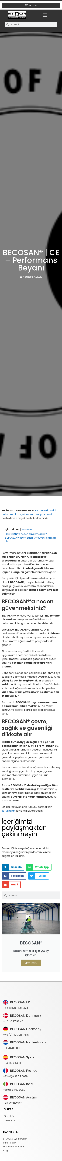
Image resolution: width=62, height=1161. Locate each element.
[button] (44, 15)
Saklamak (27, 529)
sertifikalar (8, 811)
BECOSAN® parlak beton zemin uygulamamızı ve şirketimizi (29, 512)
